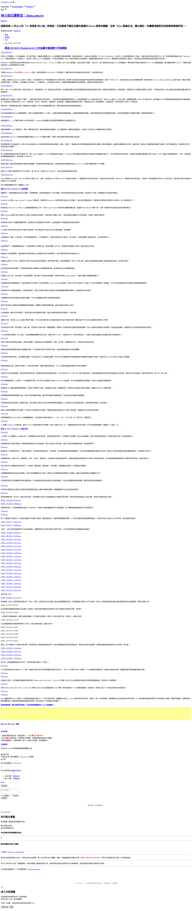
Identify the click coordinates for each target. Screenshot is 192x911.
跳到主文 (4, 21)
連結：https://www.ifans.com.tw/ (13, 852)
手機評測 (16, 778)
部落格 (7, 37)
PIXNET (81, 883)
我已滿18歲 (5, 907)
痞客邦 (13, 770)
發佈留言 (4, 798)
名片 (6, 39)
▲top (2, 782)
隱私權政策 (107, 883)
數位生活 (17, 31)
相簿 (6, 35)
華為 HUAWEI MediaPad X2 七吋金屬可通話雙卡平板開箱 (36, 48)
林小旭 (3, 759)
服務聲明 (115, 883)
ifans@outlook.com (34, 869)
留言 (18, 770)
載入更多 (4, 786)
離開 (11, 907)
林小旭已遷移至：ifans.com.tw (22, 15)
